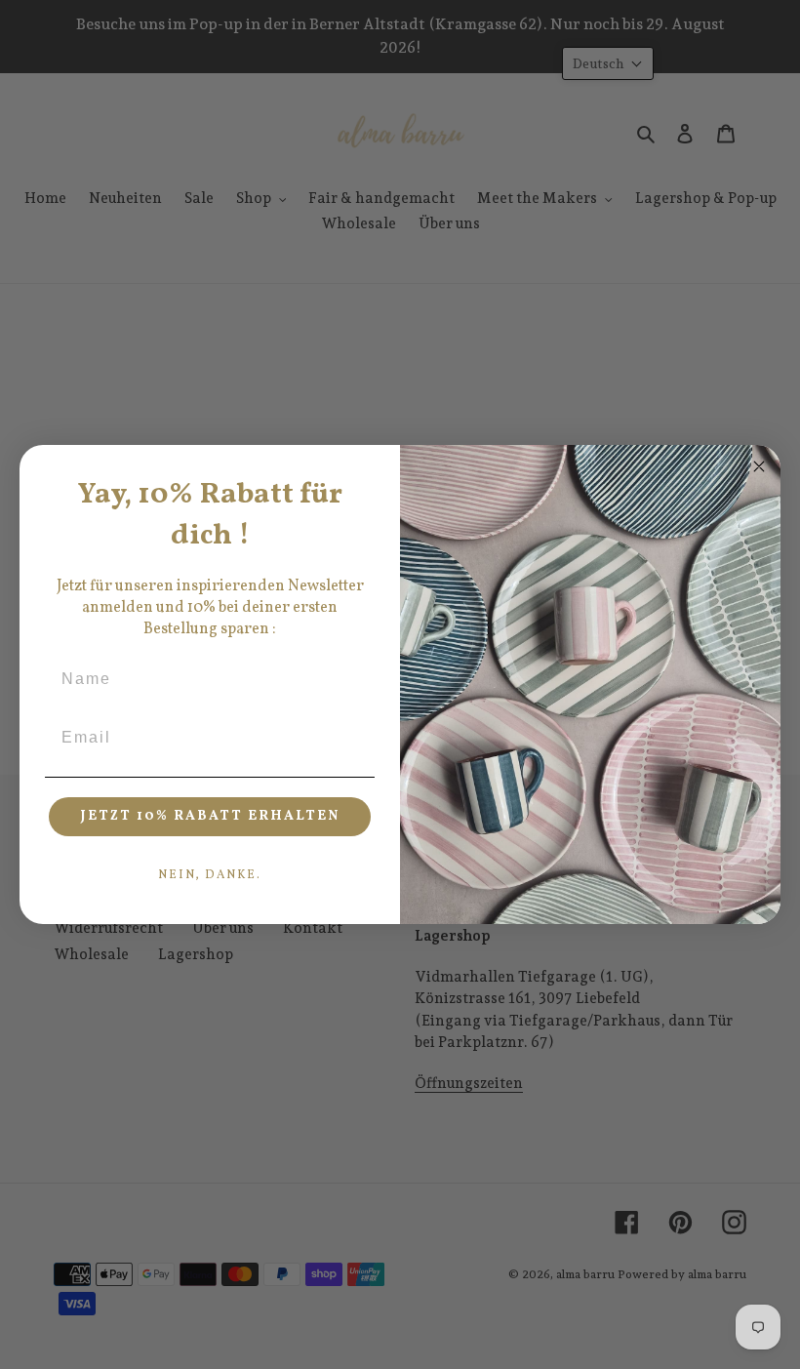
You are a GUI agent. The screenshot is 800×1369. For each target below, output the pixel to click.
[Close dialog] (759, 466)
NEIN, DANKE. (209, 875)
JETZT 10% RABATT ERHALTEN (210, 816)
